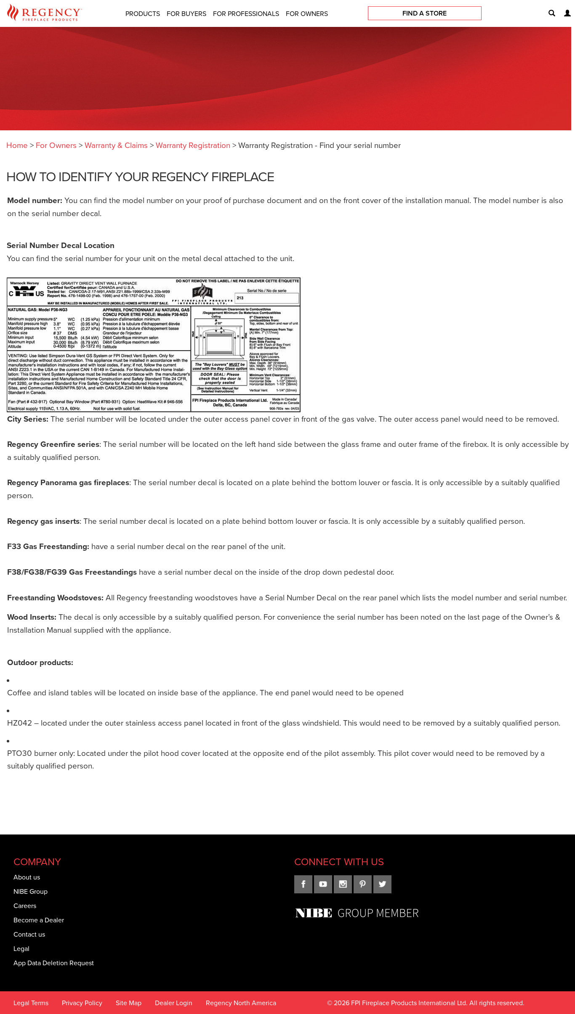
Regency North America (241, 1002)
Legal (21, 948)
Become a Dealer (38, 919)
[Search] (548, 13)
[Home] (45, 13)
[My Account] (564, 13)
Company (37, 861)
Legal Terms (30, 1002)
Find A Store (424, 13)
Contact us (29, 934)
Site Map (128, 1002)
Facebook (303, 884)
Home (17, 145)
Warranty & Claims (116, 145)
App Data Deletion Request (53, 962)
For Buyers (186, 13)
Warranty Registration (193, 145)
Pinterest (363, 884)
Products (142, 13)
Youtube (323, 884)
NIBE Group (30, 891)
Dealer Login (173, 1002)
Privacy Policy (82, 1002)
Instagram (343, 884)
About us (26, 877)
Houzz (382, 884)
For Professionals (246, 13)
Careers (24, 905)
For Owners (307, 13)
